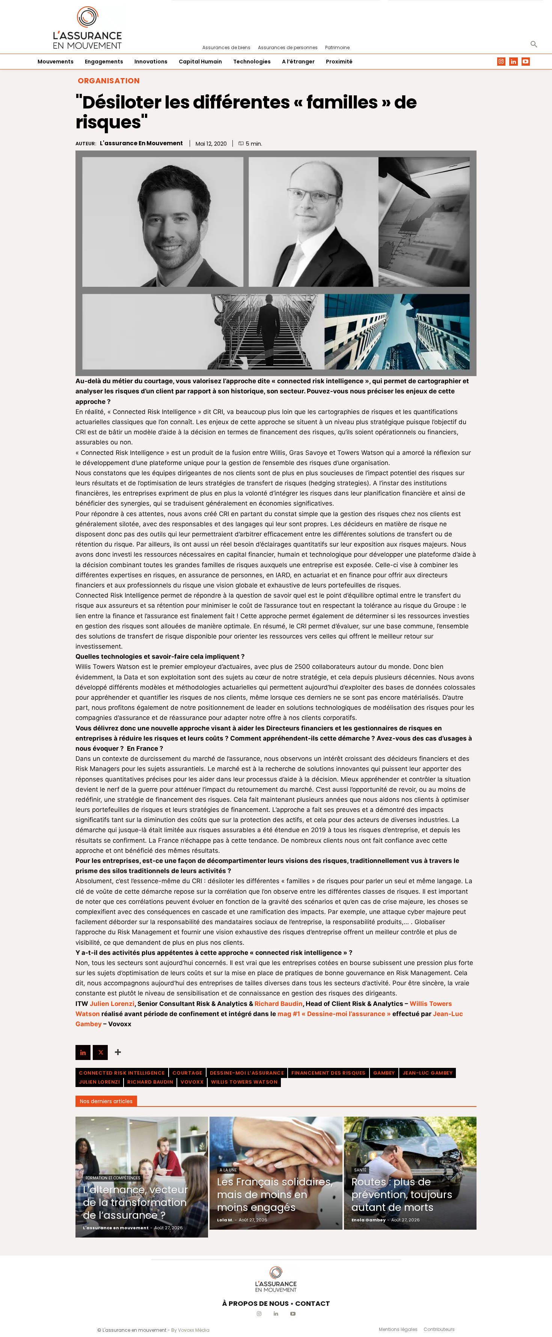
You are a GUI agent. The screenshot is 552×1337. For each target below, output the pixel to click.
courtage (187, 1073)
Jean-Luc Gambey (428, 1073)
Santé (360, 1170)
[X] (100, 1052)
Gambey (384, 1073)
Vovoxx (192, 1082)
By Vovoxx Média (190, 1330)
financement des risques (328, 1073)
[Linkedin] (513, 61)
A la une (228, 1170)
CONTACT (312, 1303)
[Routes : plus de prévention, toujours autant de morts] (410, 1173)
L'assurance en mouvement (141, 143)
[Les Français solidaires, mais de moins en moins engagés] (276, 1173)
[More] (118, 1052)
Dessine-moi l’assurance (247, 1073)
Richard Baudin (279, 1003)
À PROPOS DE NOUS (255, 1303)
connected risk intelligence (122, 1073)
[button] (534, 45)
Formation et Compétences (113, 1178)
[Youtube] (526, 61)
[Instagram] (501, 61)
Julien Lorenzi (112, 1003)
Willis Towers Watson (244, 1082)
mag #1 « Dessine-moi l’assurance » (334, 1014)
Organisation (109, 80)
